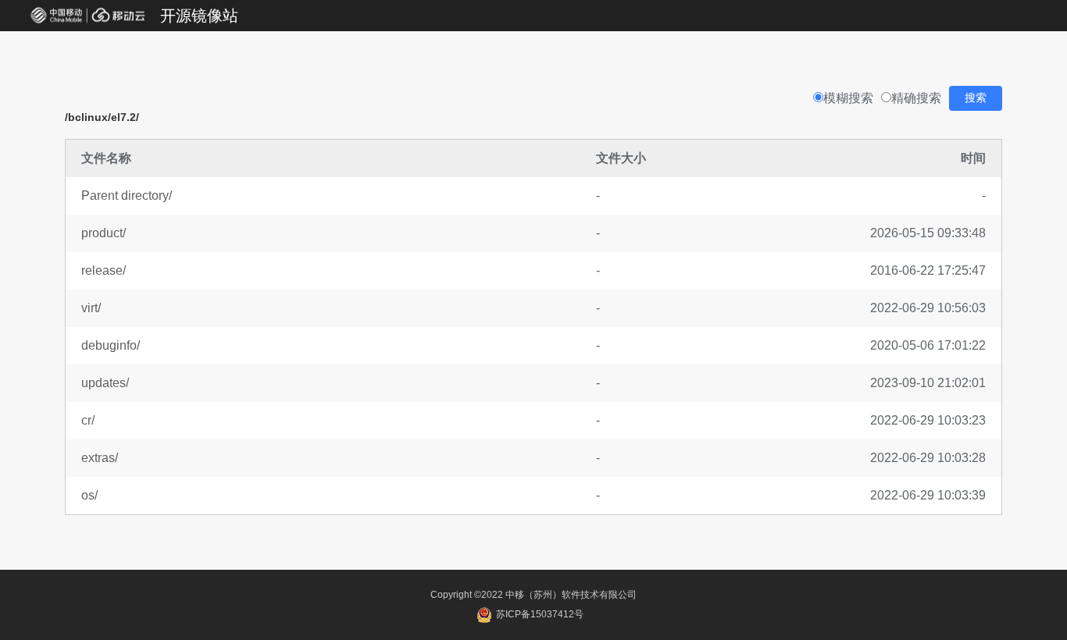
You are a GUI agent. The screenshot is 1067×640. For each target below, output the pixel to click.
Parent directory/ (126, 195)
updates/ (105, 382)
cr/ (88, 420)
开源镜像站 (199, 15)
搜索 (976, 97)
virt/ (91, 308)
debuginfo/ (110, 345)
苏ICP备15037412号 (538, 614)
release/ (103, 270)
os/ (89, 495)
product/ (103, 233)
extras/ (99, 457)
